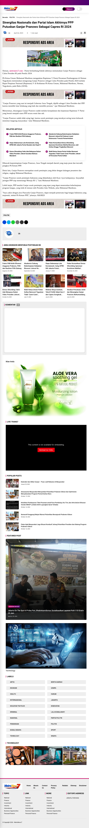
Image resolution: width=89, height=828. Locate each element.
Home (29, 785)
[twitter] (6, 2)
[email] (22, 222)
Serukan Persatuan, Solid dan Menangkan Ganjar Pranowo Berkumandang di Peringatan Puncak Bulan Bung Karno (76, 292)
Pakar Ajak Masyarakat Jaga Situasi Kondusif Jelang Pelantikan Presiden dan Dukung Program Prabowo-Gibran (53, 525)
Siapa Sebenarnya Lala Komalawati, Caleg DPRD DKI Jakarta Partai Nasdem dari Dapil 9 (25, 144)
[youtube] (13, 2)
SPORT (53, 730)
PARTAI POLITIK (56, 718)
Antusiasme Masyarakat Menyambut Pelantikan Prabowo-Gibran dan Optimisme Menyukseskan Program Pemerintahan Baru (49, 493)
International (8, 808)
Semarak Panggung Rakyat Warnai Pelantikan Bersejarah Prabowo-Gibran (46, 514)
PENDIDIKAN (14, 724)
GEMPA (53, 688)
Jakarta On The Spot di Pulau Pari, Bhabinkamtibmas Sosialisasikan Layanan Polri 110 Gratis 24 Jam (46, 611)
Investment (7, 803)
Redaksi (65, 785)
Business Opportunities (11, 811)
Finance (6, 800)
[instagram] (10, 2)
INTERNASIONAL (16, 700)
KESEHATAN (55, 706)
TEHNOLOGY (14, 736)
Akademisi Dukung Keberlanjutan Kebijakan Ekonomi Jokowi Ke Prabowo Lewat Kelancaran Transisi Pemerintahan (64, 136)
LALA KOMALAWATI (58, 712)
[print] (17, 222)
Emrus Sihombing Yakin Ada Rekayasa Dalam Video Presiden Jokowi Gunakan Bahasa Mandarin (25, 154)
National (6, 798)
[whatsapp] (13, 222)
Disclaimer (83, 785)
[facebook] (3, 2)
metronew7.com (16, 71)
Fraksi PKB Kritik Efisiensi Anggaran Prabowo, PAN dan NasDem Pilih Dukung (25, 135)
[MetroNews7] (10, 11)
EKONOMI (13, 688)
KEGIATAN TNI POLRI (14, 606)
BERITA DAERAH (56, 682)
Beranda (5, 17)
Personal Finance (9, 813)
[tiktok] (16, 2)
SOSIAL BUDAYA (15, 730)
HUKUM (53, 694)
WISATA (53, 736)
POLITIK (12, 17)
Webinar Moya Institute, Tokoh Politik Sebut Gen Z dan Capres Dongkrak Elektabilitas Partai (55, 292)
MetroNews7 (18, 822)
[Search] (86, 3)
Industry (6, 805)
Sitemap (73, 785)
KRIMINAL (13, 712)
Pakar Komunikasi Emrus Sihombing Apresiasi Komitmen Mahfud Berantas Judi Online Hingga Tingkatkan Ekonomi (63, 145)
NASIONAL (13, 718)
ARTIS (12, 682)
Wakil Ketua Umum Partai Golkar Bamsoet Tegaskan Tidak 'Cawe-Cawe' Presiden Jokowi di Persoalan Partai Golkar (64, 154)
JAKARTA (54, 700)
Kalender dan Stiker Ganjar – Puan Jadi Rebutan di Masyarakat (42, 482)
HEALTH (13, 694)
